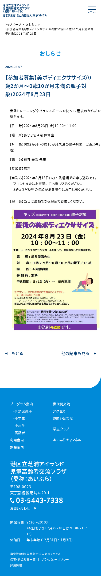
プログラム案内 (21, 403)
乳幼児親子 (23, 411)
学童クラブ (61, 428)
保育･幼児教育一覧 (22, 559)
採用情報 (16, 565)
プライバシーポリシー (55, 559)
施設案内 (17, 447)
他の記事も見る (75, 353)
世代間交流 (61, 403)
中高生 (20, 425)
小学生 (20, 418)
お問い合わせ (63, 418)
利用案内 (17, 440)
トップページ (13, 24)
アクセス (59, 411)
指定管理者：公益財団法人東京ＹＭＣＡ (35, 554)
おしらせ (31, 24)
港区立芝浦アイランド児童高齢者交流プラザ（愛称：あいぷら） (38, 471)
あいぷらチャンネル (67, 439)
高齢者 (20, 432)
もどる (17, 353)
